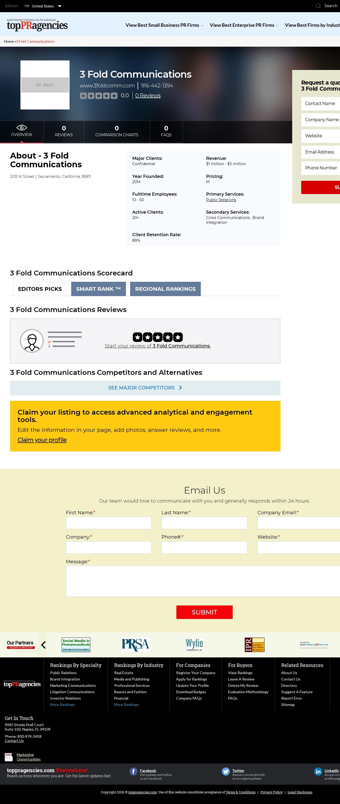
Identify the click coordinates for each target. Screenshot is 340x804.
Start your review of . (158, 346)
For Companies (193, 665)
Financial (121, 698)
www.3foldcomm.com (107, 85)
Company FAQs (189, 698)
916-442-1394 (157, 85)
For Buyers (240, 665)
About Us (289, 672)
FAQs (232, 698)
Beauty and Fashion (130, 691)
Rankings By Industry (138, 665)
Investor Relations (65, 698)
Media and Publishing (131, 679)
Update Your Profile (192, 685)
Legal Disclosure (300, 792)
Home (9, 41)
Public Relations (221, 199)
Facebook (133, 771)
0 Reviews (148, 95)
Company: (79, 537)
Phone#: (173, 537)
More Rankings (62, 704)
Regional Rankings (165, 289)
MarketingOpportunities (29, 757)
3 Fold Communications (35, 41)
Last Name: (176, 513)
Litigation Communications (72, 691)
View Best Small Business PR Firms (162, 25)
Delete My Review (243, 685)
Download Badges (191, 691)
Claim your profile (42, 440)
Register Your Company (195, 672)
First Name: (80, 513)
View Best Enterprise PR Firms (242, 25)
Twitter (226, 771)
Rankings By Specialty (75, 665)
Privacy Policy (272, 792)
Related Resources (302, 665)
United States (43, 6)
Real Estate (123, 672)
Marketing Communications (73, 685)
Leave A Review (241, 679)
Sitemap (288, 704)
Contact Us (290, 679)
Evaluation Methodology (248, 691)
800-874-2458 (29, 736)
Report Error (291, 698)
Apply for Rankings (191, 679)
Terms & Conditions (241, 792)
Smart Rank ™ (98, 289)
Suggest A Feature (297, 691)
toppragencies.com (142, 792)
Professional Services (132, 685)
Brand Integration (65, 679)
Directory (289, 685)
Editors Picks (40, 289)
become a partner (20, 647)
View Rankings (240, 672)
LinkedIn (318, 771)
